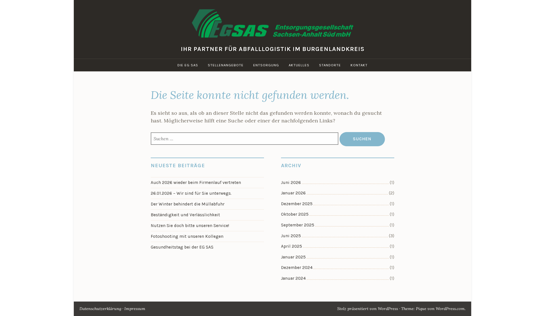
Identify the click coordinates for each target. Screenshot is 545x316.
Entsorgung (266, 65)
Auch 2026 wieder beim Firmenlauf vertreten (196, 182)
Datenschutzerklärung (100, 308)
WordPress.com (450, 308)
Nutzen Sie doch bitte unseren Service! (190, 225)
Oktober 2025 (295, 214)
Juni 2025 (291, 235)
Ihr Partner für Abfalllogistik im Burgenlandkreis (272, 48)
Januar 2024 (293, 278)
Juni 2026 (291, 182)
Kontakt (359, 65)
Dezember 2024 (297, 267)
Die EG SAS (187, 65)
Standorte (330, 65)
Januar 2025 (293, 257)
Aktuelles (299, 65)
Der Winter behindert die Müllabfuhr (188, 204)
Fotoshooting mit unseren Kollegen (187, 236)
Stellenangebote (226, 65)
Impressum (134, 308)
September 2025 (297, 225)
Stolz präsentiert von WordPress (367, 308)
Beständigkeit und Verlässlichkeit (185, 214)
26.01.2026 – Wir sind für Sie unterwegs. (191, 193)
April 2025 (291, 246)
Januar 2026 (293, 193)
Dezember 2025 (297, 203)
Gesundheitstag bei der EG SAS (182, 247)
